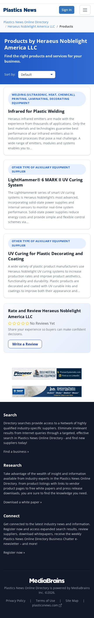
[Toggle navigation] (85, 10)
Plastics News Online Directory (25, 22)
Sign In (67, 10)
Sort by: (10, 74)
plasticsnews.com (45, 605)
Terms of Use (45, 601)
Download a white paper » (22, 502)
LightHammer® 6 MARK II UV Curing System (45, 182)
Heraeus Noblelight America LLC (31, 26)
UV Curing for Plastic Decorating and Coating (45, 256)
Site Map (72, 601)
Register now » (14, 552)
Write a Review (25, 344)
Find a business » (16, 451)
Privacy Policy (15, 601)
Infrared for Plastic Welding (36, 111)
